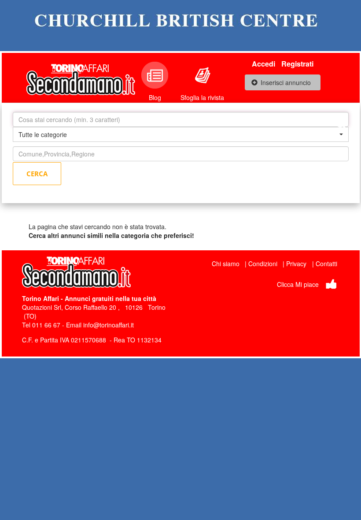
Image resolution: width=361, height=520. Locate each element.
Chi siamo (225, 263)
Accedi (263, 64)
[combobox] (181, 134)
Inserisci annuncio (286, 82)
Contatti (326, 263)
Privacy (296, 263)
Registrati (297, 64)
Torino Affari (40, 298)
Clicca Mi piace (298, 284)
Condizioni (262, 263)
